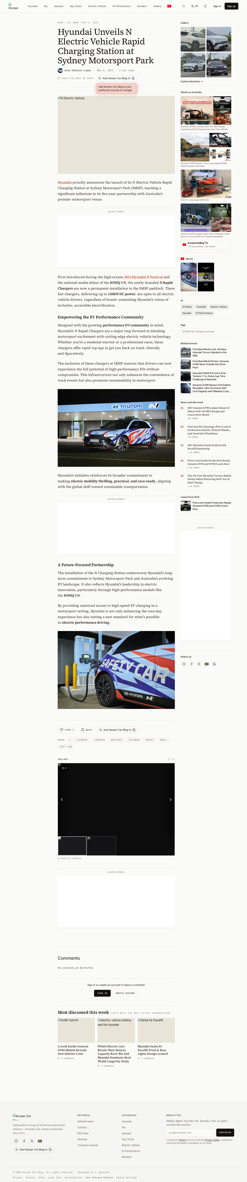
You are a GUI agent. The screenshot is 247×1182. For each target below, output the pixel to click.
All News (73, 22)
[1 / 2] (72, 845)
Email (163, 739)
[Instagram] (184, 664)
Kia (46, 6)
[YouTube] (206, 664)
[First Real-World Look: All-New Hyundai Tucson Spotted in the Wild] (193, 39)
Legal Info (55, 1177)
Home (60, 22)
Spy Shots (76, 6)
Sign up (231, 6)
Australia (201, 306)
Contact (82, 1127)
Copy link (66, 746)
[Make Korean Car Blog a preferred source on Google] (214, 664)
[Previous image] (63, 799)
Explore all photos (192, 81)
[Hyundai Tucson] (193, 65)
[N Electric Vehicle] (116, 799)
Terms (182, 1140)
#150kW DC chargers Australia (198, 331)
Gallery (157, 6)
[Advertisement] (116, 241)
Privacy (18, 1177)
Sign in (217, 6)
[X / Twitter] (199, 664)
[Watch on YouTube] (169, 6)
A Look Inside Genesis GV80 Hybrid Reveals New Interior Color (73, 1050)
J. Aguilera (102, 1172)
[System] (205, 6)
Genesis (58, 6)
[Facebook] (191, 664)
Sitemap (82, 1139)
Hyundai (32, 6)
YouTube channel (87, 1145)
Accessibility (74, 1177)
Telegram (134, 739)
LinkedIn (99, 739)
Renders (142, 6)
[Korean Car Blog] (13, 6)
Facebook (82, 739)
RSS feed (82, 1133)
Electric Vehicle (97, 6)
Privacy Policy (212, 1140)
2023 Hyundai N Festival (143, 277)
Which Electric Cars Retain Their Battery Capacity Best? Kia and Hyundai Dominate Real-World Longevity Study (114, 1053)
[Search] (183, 6)
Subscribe (225, 1132)
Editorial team (85, 1121)
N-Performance (122, 6)
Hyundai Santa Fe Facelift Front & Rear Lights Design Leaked (153, 1050)
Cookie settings (126, 1177)
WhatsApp (116, 739)
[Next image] (170, 799)
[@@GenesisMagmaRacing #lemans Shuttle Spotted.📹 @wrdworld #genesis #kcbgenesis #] (206, 277)
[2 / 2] (101, 845)
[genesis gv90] (218, 65)
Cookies (30, 1177)
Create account (125, 993)
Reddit (150, 739)
